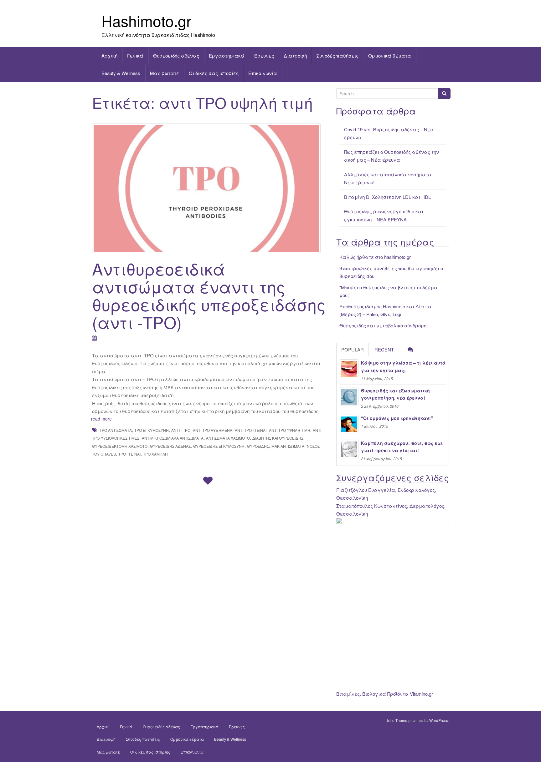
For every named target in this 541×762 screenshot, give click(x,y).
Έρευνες (264, 55)
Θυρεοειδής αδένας (176, 55)
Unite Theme (396, 720)
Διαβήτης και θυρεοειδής (277, 438)
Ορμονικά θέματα (389, 55)
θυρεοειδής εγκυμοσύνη (219, 446)
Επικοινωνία (262, 73)
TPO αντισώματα (116, 430)
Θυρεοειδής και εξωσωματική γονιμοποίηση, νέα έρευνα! (395, 394)
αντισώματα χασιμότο (228, 438)
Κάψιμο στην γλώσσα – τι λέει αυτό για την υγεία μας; (403, 366)
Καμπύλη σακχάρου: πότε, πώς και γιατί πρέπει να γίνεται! (402, 447)
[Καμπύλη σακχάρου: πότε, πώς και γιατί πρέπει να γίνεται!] (349, 449)
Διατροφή (295, 55)
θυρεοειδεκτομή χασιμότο (119, 446)
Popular (352, 349)
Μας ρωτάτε (164, 73)
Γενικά (135, 55)
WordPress (438, 720)
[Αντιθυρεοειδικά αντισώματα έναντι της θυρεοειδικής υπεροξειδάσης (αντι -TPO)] (209, 188)
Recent (384, 349)
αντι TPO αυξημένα (212, 430)
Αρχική (109, 55)
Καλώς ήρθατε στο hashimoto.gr (375, 257)
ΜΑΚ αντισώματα (287, 446)
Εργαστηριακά (227, 55)
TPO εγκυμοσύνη (151, 430)
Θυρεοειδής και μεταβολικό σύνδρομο (382, 325)
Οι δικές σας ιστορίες (214, 73)
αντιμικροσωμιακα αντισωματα (173, 438)
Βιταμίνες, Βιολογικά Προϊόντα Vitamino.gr (384, 693)
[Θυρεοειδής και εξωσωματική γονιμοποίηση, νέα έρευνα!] (349, 396)
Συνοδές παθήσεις (337, 55)
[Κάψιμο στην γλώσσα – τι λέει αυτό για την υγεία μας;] (349, 368)
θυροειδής (258, 446)
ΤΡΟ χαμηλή (155, 454)
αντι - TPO (180, 430)
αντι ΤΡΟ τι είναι (250, 430)
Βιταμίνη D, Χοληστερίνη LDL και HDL (387, 197)
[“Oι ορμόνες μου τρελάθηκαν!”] (349, 424)
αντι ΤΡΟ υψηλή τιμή (289, 430)
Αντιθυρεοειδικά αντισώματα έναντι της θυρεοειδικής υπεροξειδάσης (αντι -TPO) (209, 295)
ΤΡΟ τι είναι (129, 454)
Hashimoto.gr (146, 20)
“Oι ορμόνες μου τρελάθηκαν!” (397, 418)
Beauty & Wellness (120, 73)
